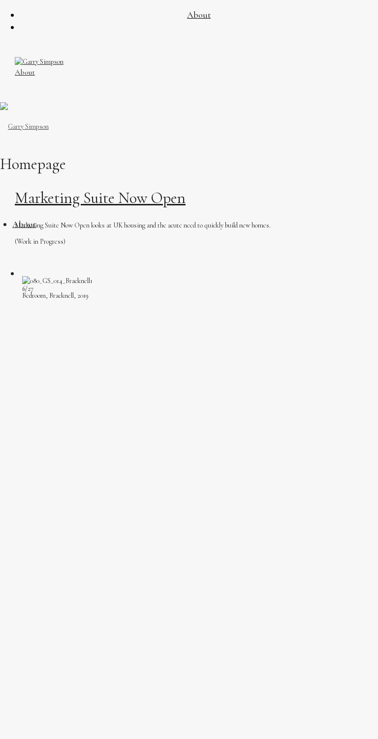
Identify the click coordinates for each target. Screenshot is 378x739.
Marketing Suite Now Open (100, 197)
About (25, 72)
